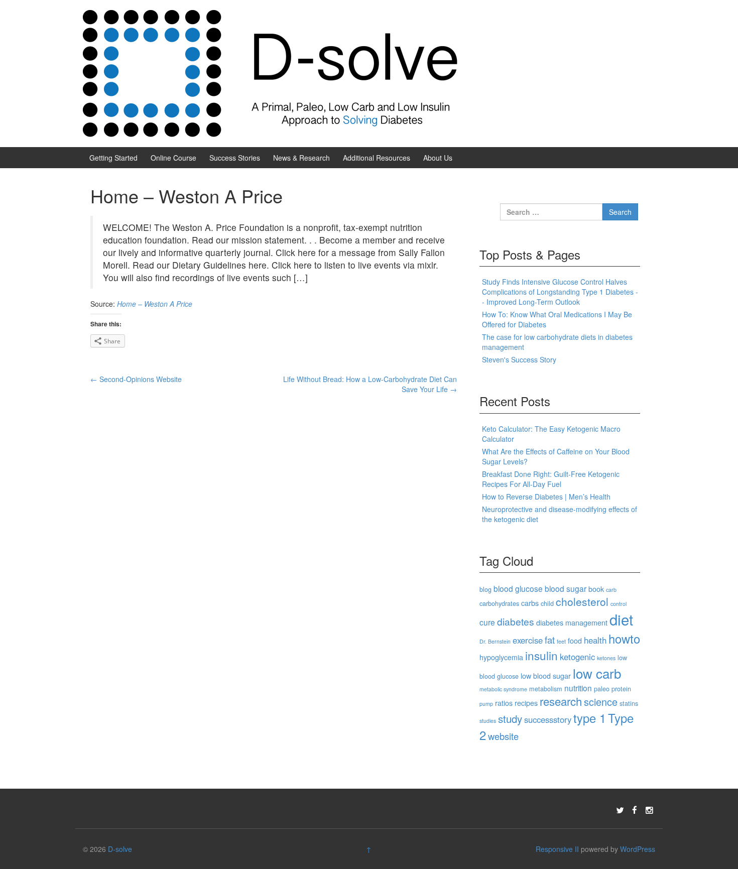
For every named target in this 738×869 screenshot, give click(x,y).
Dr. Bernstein (495, 641)
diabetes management (571, 622)
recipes (526, 703)
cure (487, 622)
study (510, 718)
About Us (437, 158)
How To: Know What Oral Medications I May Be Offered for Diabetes (557, 319)
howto (624, 638)
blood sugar (565, 588)
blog (485, 589)
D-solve (120, 849)
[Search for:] (551, 211)
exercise (528, 640)
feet (561, 641)
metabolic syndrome (503, 689)
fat (550, 639)
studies (487, 720)
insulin (541, 655)
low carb (597, 673)
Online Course (173, 158)
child (547, 603)
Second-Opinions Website (136, 379)
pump (486, 703)
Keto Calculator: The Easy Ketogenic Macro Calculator (551, 434)
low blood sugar (546, 676)
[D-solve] (271, 72)
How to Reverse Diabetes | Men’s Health (546, 496)
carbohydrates (499, 603)
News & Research (301, 158)
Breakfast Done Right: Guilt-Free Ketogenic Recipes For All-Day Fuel (551, 479)
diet (621, 619)
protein (621, 688)
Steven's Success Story (519, 359)
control (618, 603)
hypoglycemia (501, 657)
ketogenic (577, 657)
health (595, 640)
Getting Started (113, 158)
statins (629, 703)
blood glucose (518, 588)
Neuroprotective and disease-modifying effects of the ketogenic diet (559, 514)
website (503, 735)
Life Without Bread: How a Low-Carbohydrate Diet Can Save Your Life (370, 384)
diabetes (515, 621)
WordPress (637, 849)
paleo (601, 688)
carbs (530, 603)
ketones (606, 658)
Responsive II (557, 849)
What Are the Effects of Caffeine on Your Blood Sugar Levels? (556, 456)
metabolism (545, 688)
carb (611, 589)
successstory (547, 719)
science (601, 701)
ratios (504, 703)
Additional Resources (376, 158)
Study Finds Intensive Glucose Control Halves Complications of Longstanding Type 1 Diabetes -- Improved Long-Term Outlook (560, 292)
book (596, 589)
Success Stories (234, 158)
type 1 (589, 717)
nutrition (578, 687)
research (561, 701)
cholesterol (582, 601)
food (575, 641)
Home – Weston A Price (154, 304)
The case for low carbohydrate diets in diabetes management (557, 342)
